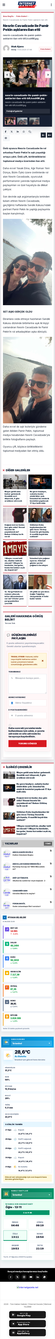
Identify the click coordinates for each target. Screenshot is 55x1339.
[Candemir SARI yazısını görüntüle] (51, 889)
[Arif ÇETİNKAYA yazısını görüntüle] (51, 876)
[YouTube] (31, 1277)
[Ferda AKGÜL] (7, 905)
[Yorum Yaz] (29, 131)
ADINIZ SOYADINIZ (17, 697)
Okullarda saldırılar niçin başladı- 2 (29, 881)
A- (43, 135)
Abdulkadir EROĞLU (23, 852)
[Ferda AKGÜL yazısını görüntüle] (51, 902)
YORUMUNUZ (14, 672)
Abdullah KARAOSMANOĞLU (27, 864)
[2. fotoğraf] (22, 121)
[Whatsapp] (44, 1277)
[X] (17, 1277)
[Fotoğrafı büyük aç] (27, 73)
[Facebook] (5, 131)
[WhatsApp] (23, 131)
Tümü (48, 844)
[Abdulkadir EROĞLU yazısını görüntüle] (51, 850)
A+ (49, 135)
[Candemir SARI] (7, 892)
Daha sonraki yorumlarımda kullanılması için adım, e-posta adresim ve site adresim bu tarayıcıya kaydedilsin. (26, 732)
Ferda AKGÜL (19, 904)
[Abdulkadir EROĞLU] (7, 854)
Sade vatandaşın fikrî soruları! (27, 906)
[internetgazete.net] (27, 5)
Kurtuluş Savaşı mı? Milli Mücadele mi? (29, 868)
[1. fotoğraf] (10, 121)
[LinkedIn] (17, 131)
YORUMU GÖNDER (27, 743)
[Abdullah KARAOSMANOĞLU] (7, 866)
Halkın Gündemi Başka (23, 855)
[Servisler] (51, 5)
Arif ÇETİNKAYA (20, 878)
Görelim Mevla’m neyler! (24, 893)
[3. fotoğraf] (34, 121)
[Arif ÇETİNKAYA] (7, 879)
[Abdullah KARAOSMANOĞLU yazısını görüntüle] (51, 863)
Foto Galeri (21, 16)
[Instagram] (24, 1277)
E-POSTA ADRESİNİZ (17, 710)
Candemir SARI (20, 891)
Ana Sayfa (8, 16)
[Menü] (4, 5)
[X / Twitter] (11, 131)
